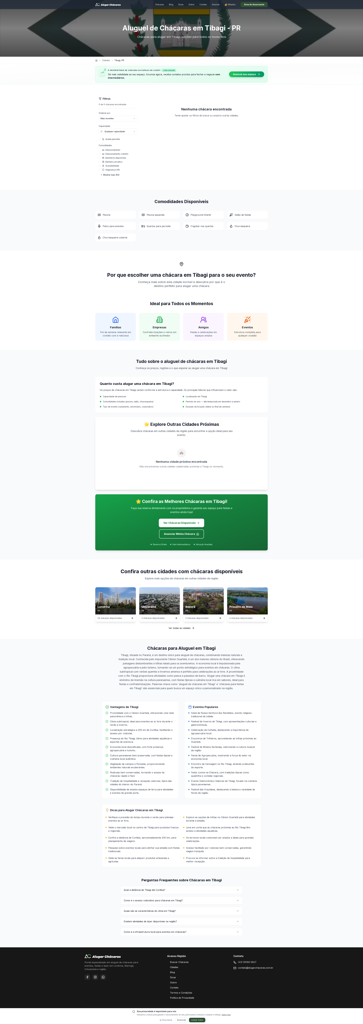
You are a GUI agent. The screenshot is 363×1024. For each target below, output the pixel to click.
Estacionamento (112, 150)
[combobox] (118, 118)
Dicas (180, 4)
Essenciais (181, 1020)
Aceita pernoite (112, 139)
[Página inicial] (96, 60)
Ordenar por (104, 113)
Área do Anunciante (254, 4)
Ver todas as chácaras (207, 125)
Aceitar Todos (197, 1020)
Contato (203, 4)
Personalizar (167, 1020)
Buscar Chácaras (179, 962)
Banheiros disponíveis (115, 158)
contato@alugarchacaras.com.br (255, 967)
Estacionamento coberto (116, 154)
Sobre (191, 4)
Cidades (106, 60)
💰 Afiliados (230, 4)
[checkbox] (100, 139)
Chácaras (159, 4)
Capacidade (104, 126)
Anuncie (216, 4)
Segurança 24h (112, 169)
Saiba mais (226, 1015)
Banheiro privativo (114, 162)
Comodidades (105, 145)
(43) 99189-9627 (247, 962)
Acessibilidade (112, 166)
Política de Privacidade (182, 997)
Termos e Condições (181, 992)
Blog (171, 4)
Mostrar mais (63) (111, 175)
